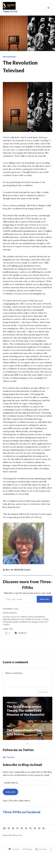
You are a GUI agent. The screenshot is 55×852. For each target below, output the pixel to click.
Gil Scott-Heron (19, 617)
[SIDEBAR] (27, 744)
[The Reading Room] (43, 828)
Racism (7, 619)
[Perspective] (21, 828)
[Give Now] (30, 828)
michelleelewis (10, 613)
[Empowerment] (17, 828)
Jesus (31, 617)
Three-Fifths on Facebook (22, 812)
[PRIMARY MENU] (48, 8)
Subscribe (44, 599)
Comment (42, 692)
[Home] (4, 828)
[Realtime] (26, 828)
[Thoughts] (13, 828)
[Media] (34, 828)
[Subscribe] (39, 828)
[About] (8, 828)
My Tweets (8, 757)
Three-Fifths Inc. (33, 619)
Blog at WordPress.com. (12, 835)
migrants (40, 617)
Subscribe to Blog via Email (22, 765)
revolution (18, 619)
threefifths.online (29, 622)
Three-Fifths (10, 11)
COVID (6, 617)
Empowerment (9, 57)
